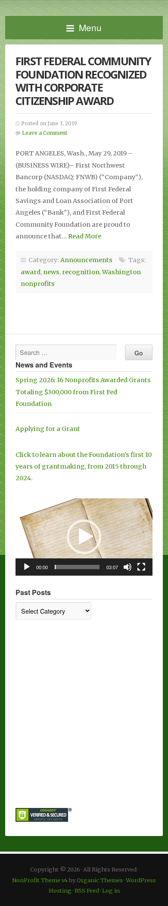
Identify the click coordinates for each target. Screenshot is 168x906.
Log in (111, 890)
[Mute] (127, 567)
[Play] (26, 567)
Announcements (86, 260)
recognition (81, 272)
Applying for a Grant (48, 429)
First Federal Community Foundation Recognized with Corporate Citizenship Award (83, 81)
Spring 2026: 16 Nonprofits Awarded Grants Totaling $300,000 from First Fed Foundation (83, 392)
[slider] (77, 567)
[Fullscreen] (141, 567)
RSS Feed (87, 890)
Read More (84, 236)
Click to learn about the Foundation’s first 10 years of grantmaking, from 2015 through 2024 (84, 466)
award (30, 272)
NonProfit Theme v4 (40, 880)
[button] (84, 537)
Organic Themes (100, 880)
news (51, 272)
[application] (84, 537)
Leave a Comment (44, 133)
